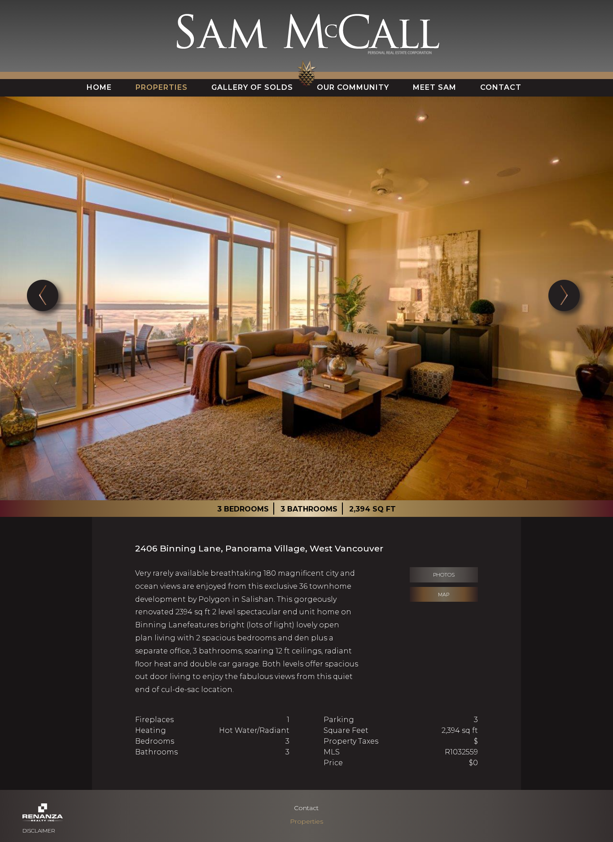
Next (567, 298)
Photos (444, 575)
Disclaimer (38, 830)
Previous (46, 298)
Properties (306, 821)
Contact (306, 808)
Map (443, 594)
